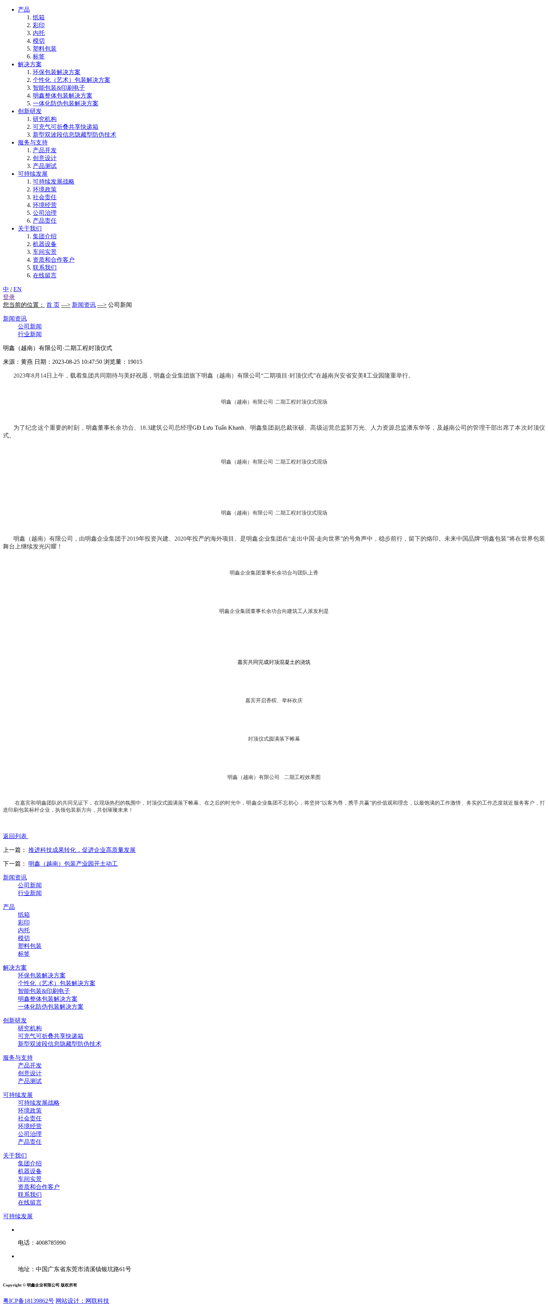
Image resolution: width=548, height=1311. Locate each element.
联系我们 (45, 267)
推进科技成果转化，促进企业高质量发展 (82, 850)
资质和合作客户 (54, 260)
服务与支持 (33, 142)
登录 (9, 297)
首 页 (53, 305)
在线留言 (45, 275)
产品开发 (45, 150)
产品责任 (45, 220)
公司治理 (45, 213)
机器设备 (45, 244)
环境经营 (45, 205)
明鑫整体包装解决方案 (62, 95)
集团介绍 (45, 236)
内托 (39, 33)
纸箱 (39, 17)
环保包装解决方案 (57, 72)
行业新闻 (30, 334)
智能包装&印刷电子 (59, 88)
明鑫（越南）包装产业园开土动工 (73, 863)
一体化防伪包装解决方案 (65, 103)
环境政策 (45, 189)
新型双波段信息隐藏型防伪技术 (74, 134)
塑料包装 (45, 48)
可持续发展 (33, 174)
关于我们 (30, 228)
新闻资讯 (84, 305)
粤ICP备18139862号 (28, 1301)
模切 (39, 41)
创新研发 (30, 111)
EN (17, 289)
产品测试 (45, 166)
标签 (39, 56)
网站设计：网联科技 (82, 1301)
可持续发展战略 (54, 181)
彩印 (39, 25)
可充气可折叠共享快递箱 (65, 127)
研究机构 (45, 119)
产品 (24, 9)
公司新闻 (30, 326)
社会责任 (45, 197)
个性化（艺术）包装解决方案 (71, 80)
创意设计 (45, 158)
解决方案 (30, 64)
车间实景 (45, 252)
